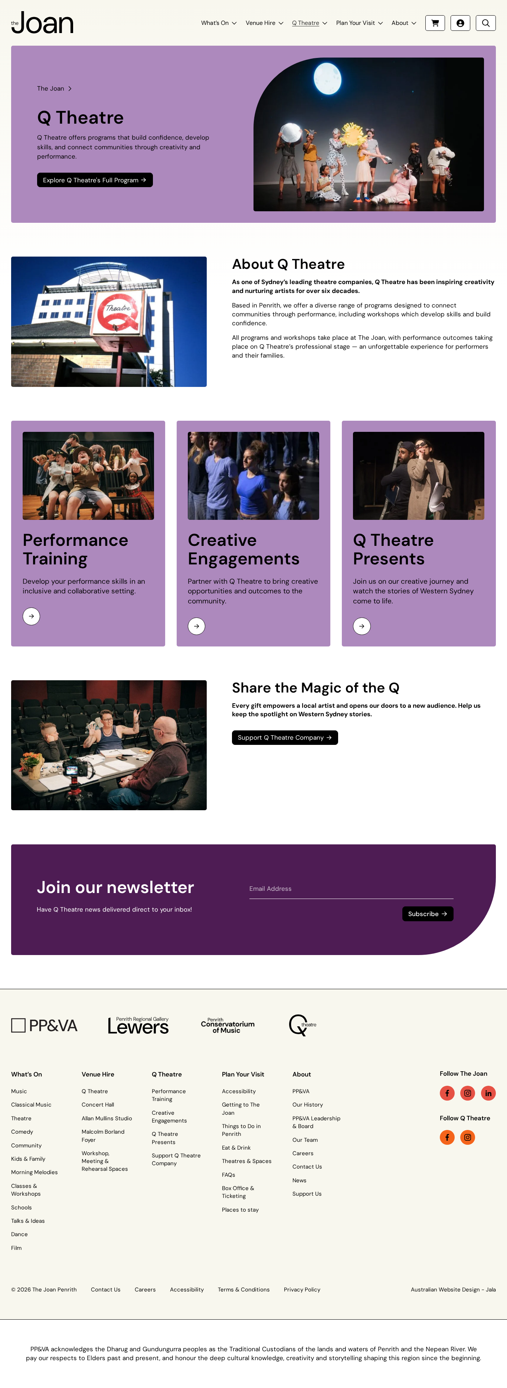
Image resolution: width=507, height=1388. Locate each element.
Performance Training (75, 549)
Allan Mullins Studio (107, 1118)
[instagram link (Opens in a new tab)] (467, 1093)
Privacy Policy (302, 1289)
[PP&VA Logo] (44, 1025)
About (400, 23)
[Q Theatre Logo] (302, 1025)
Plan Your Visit (355, 23)
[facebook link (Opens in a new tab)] (447, 1093)
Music (19, 1091)
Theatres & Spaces (247, 1161)
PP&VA (301, 1091)
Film (16, 1248)
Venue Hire (260, 23)
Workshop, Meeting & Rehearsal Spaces (105, 1161)
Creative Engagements (244, 549)
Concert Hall (98, 1104)
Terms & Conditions (244, 1289)
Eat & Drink (236, 1147)
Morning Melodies (34, 1172)
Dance (19, 1234)
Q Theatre (305, 23)
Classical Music (31, 1104)
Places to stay (240, 1209)
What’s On (215, 23)
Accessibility (239, 1091)
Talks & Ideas (28, 1221)
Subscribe (423, 914)
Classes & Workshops (26, 1190)
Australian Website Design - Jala (453, 1289)
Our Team (305, 1140)
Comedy (22, 1132)
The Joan (50, 88)
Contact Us (307, 1166)
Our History (307, 1104)
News (299, 1180)
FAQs (228, 1175)
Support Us (307, 1194)
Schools (21, 1207)
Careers (303, 1153)
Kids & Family (28, 1159)
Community (26, 1145)
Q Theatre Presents (393, 549)
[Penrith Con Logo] (228, 1025)
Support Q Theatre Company (176, 1159)
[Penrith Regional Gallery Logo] (138, 1025)
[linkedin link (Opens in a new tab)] (488, 1093)
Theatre (21, 1118)
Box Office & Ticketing (238, 1192)
